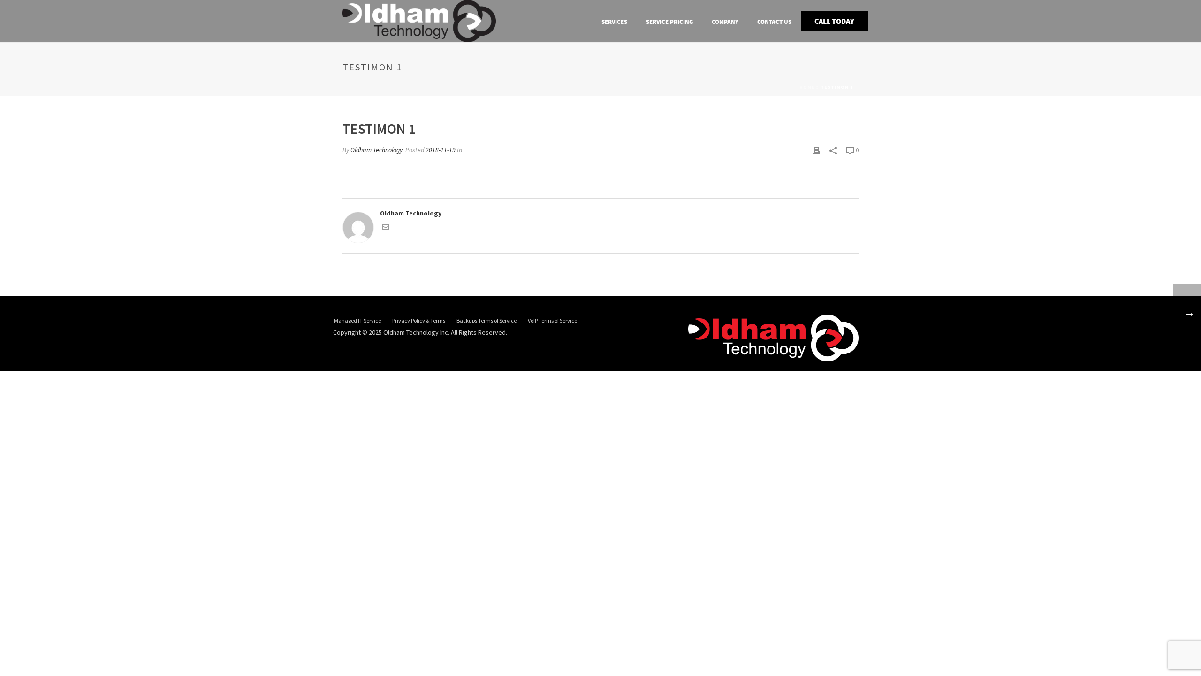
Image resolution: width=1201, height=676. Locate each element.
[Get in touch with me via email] (385, 228)
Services (614, 22)
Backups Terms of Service (486, 320)
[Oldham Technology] (773, 337)
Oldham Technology (376, 150)
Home (807, 87)
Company (725, 22)
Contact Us (774, 22)
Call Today (834, 21)
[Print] (816, 150)
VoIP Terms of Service (552, 320)
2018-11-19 (441, 150)
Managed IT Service (357, 320)
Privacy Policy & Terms (418, 320)
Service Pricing (669, 22)
